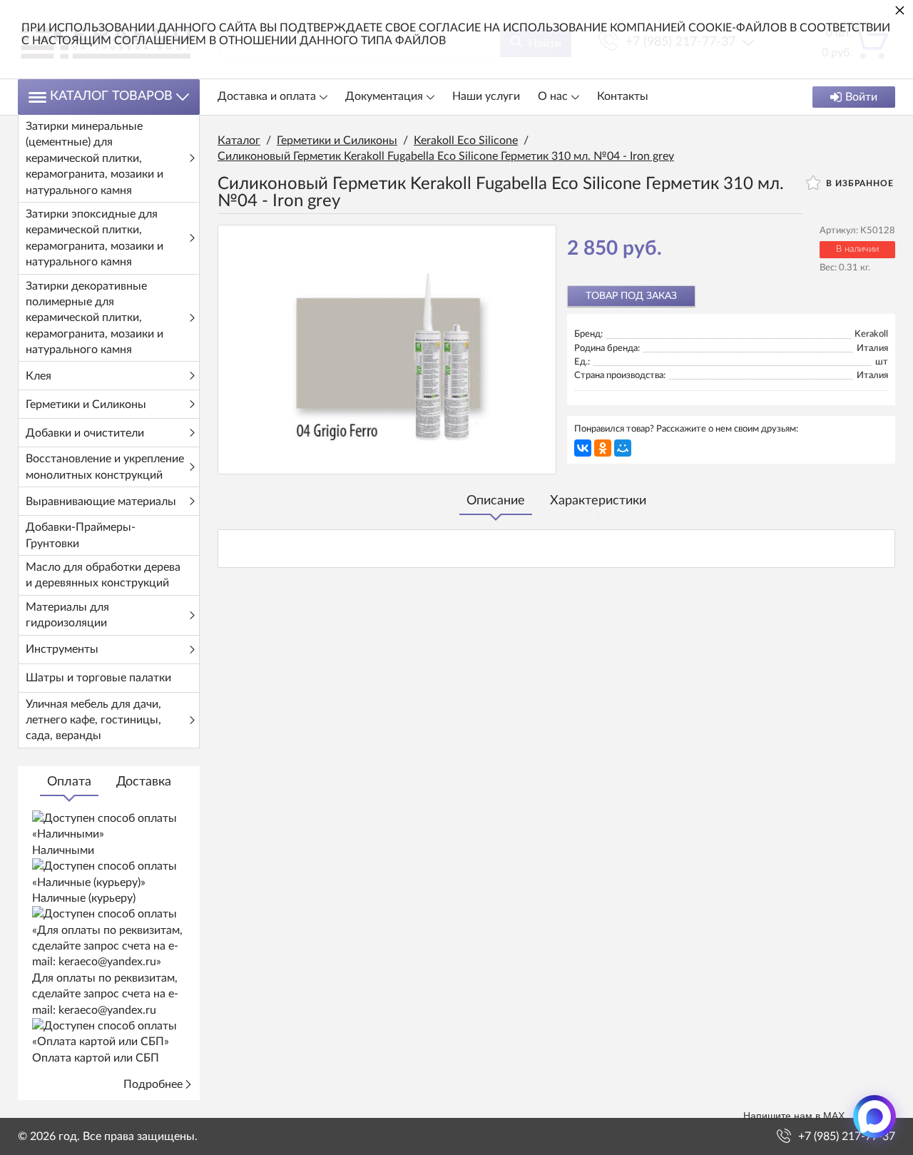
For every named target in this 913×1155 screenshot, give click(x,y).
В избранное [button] (858, 183)
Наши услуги (486, 96)
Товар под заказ (631, 296)
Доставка (143, 781)
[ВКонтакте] (582, 448)
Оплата (69, 781)
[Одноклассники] (602, 448)
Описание (495, 500)
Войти (861, 97)
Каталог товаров (111, 96)
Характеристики (598, 500)
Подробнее (153, 1084)
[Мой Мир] (622, 448)
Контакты (622, 96)
